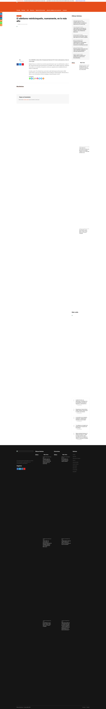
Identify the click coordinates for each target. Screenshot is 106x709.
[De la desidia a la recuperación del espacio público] (57, 496)
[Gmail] (35, 78)
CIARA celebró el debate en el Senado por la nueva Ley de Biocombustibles (79, 57)
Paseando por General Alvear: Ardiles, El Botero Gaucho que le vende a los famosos (82, 410)
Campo (74, 454)
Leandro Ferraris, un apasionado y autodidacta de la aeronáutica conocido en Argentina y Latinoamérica (81, 401)
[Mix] (1, 20)
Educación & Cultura (76, 458)
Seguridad (74, 471)
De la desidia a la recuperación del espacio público (65, 460)
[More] (43, 78)
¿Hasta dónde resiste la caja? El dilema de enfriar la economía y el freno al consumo (66, 542)
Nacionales (75, 467)
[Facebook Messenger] (32, 78)
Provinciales (75, 469)
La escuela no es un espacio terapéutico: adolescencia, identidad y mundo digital (81, 418)
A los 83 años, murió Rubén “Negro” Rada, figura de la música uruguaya (80, 36)
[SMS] (34, 78)
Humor (74, 460)
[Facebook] (18, 64)
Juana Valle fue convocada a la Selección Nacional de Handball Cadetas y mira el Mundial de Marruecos (47, 0)
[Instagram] (37, 78)
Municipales (75, 466)
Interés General (75, 464)
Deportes (19, 15)
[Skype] (39, 78)
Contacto (87, 707)
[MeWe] (1, 18)
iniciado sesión (26, 99)
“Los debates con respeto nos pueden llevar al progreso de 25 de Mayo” (82, 426)
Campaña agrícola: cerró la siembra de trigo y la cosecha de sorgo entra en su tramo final (79, 23)
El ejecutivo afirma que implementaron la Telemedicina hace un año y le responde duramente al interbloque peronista (80, 43)
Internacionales (75, 462)
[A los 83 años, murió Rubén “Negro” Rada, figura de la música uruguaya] (75, 268)
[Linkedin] (1, 14)
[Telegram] (41, 78)
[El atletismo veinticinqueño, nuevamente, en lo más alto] (41, 41)
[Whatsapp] (30, 78)
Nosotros (84, 707)
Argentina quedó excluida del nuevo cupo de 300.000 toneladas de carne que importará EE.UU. (80, 50)
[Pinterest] (23, 64)
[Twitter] (20, 64)
